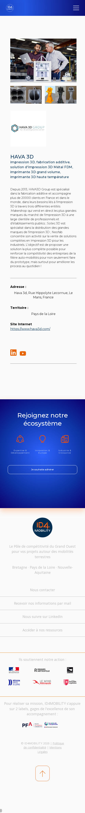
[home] (11, 8)
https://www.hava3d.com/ (30, 329)
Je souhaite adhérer (42, 469)
